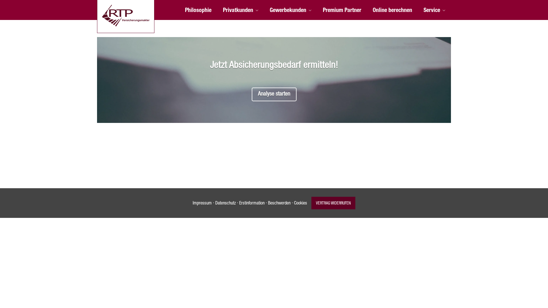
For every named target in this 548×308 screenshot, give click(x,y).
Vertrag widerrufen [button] (333, 204)
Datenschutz (225, 203)
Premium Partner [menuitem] (342, 11)
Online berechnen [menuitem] (392, 11)
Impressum (202, 203)
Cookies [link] (300, 203)
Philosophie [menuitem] (198, 11)
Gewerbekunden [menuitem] (288, 11)
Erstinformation (252, 203)
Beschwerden (279, 203)
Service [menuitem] (432, 11)
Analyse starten (274, 94)
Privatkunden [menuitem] (238, 11)
